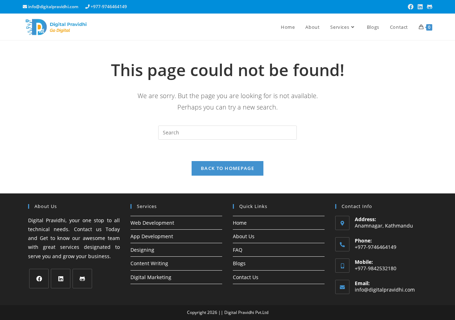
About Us (244, 236)
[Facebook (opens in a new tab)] (411, 6)
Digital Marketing (150, 277)
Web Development (152, 222)
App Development (151, 236)
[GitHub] (82, 278)
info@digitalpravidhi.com (385, 289)
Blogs (239, 263)
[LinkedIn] (60, 278)
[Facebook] (39, 278)
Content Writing (149, 263)
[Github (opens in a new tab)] (428, 6)
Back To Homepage (227, 168)
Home (240, 222)
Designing (142, 249)
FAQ (237, 249)
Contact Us (245, 277)
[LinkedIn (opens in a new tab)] (420, 6)
